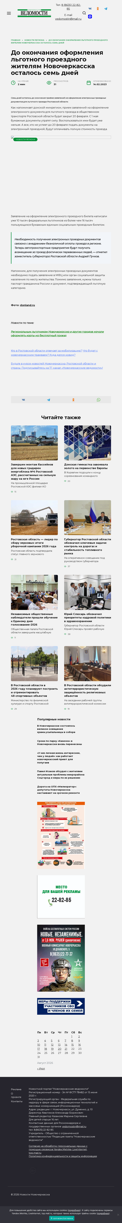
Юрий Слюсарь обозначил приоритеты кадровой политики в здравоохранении (87, 618)
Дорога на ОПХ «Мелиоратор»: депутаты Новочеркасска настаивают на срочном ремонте (58, 789)
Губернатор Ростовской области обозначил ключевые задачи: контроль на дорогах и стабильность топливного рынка (87, 546)
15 (72, 1044)
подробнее (74, 1210)
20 (59, 1048)
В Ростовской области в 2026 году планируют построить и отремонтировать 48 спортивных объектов (34, 690)
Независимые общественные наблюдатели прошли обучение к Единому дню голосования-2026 (34, 619)
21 (66, 1048)
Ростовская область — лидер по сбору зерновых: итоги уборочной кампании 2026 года (34, 543)
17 (38, 1048)
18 (45, 1048)
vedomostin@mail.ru (68, 18)
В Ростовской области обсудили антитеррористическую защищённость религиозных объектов (87, 690)
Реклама (16, 1089)
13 (59, 1044)
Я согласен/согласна (62, 1218)
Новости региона (25, 139)
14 (66, 1044)
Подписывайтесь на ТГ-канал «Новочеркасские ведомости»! (62, 367)
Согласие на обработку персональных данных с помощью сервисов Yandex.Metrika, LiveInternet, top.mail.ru (58, 1149)
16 (79, 1044)
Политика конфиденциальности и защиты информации (63, 1156)
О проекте (16, 1095)
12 (52, 1044)
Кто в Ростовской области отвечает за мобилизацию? (46, 350)
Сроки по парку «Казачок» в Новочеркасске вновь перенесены (59, 743)
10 (38, 1044)
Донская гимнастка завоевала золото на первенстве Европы (86, 466)
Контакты (16, 1101)
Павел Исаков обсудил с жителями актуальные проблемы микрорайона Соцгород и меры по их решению (60, 774)
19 (52, 1048)
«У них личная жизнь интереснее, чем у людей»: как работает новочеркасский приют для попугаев (58, 758)
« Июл (41, 1068)
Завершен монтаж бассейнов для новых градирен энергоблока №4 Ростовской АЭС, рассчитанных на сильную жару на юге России (33, 471)
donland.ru (27, 305)
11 (45, 1044)
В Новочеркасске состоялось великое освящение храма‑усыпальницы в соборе (56, 729)
